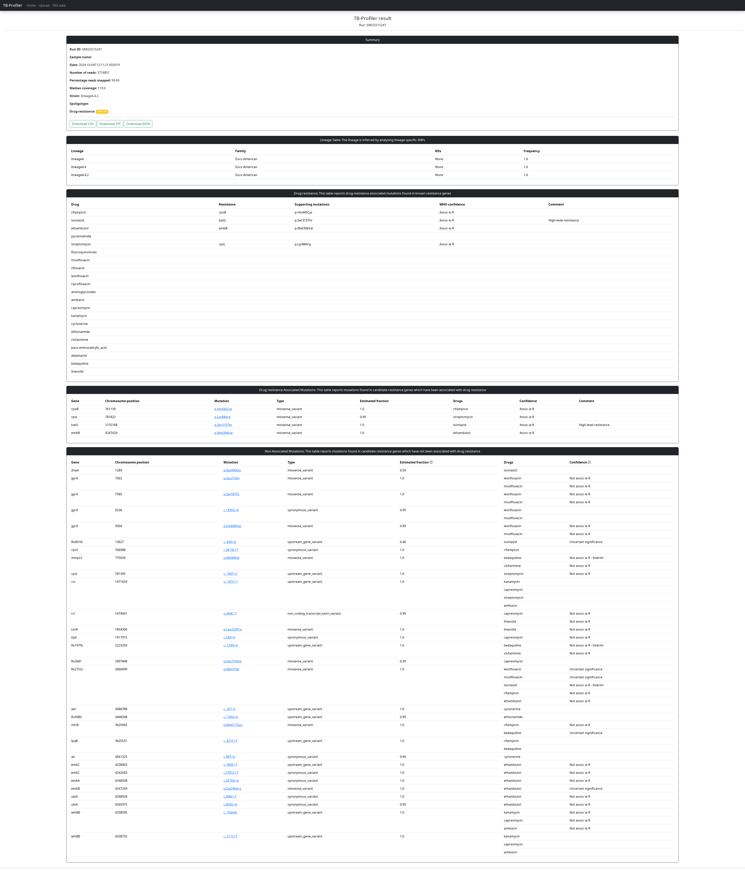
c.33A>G (229, 637)
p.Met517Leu (233, 725)
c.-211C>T (230, 836)
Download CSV (83, 124)
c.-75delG (230, 812)
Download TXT (110, 124)
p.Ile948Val (231, 558)
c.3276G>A (231, 780)
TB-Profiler (12, 5)
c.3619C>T (231, 550)
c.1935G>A (231, 510)
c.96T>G (229, 757)
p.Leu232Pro (233, 629)
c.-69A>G (230, 542)
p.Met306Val (223, 433)
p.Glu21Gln (232, 478)
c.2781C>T (231, 772)
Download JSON (138, 124)
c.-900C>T (230, 765)
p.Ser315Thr (223, 425)
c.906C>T (230, 796)
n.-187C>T (231, 582)
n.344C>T (230, 613)
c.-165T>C (230, 574)
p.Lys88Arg (222, 417)
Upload (44, 5)
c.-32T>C (230, 709)
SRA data (59, 5)
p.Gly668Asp (232, 526)
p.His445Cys (223, 409)
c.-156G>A (231, 717)
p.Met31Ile (231, 669)
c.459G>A (230, 804)
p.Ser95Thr (232, 494)
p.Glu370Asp (233, 661)
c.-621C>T (230, 741)
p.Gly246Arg (232, 788)
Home (31, 5)
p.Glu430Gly (232, 470)
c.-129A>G (231, 645)
